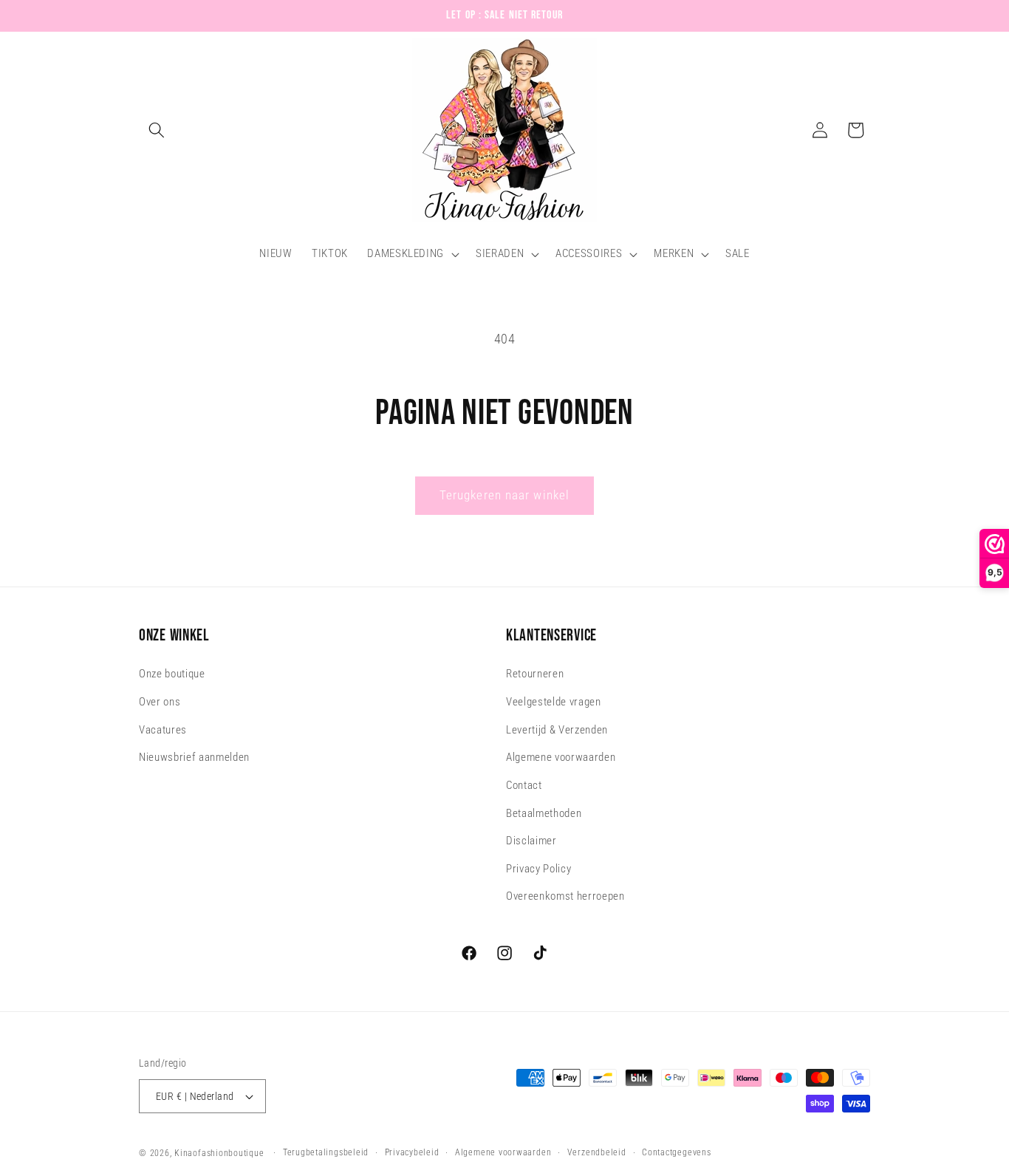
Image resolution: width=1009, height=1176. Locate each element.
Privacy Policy (538, 868)
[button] (156, 130)
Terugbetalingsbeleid (326, 1152)
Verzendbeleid (596, 1152)
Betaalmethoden (543, 813)
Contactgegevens (676, 1152)
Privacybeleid (412, 1152)
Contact (524, 785)
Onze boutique (172, 674)
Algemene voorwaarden (560, 758)
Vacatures (163, 729)
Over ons (159, 701)
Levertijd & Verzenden (557, 729)
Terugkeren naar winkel (504, 495)
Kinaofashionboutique (219, 1153)
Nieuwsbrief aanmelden (194, 758)
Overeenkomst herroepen (565, 896)
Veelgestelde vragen (553, 701)
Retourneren (535, 674)
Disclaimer (531, 840)
